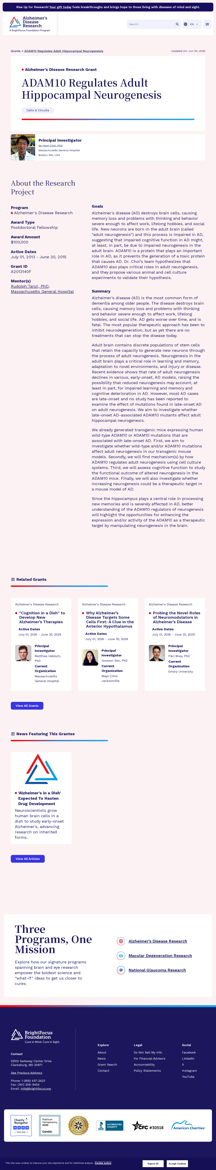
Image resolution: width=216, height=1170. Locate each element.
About (102, 1052)
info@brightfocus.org (36, 1088)
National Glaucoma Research (157, 970)
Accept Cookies (177, 1163)
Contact (103, 1070)
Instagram (189, 1070)
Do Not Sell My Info (148, 1052)
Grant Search (107, 1064)
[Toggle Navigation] (207, 24)
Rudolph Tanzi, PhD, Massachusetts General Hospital (42, 289)
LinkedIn (188, 1058)
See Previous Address (26, 1073)
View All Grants (27, 705)
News (102, 1058)
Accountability (144, 1064)
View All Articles (28, 858)
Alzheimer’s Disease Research (158, 941)
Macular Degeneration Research (160, 955)
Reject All (153, 1163)
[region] (108, 1164)
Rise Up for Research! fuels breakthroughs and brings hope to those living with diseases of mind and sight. (108, 7)
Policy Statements (147, 1070)
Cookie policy (103, 1163)
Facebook (189, 1052)
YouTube (188, 1076)
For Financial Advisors (149, 1058)
